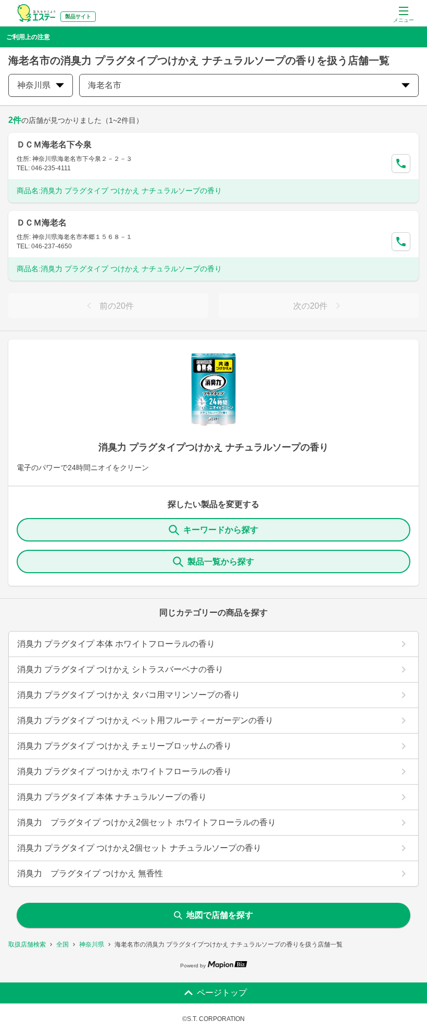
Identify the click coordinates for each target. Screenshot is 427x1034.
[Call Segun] (401, 163)
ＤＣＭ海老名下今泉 (54, 144)
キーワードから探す (220, 529)
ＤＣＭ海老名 (42, 222)
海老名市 (104, 85)
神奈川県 (91, 944)
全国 (62, 944)
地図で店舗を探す (219, 915)
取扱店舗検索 (27, 944)
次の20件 (310, 305)
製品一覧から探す (220, 561)
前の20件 (116, 305)
